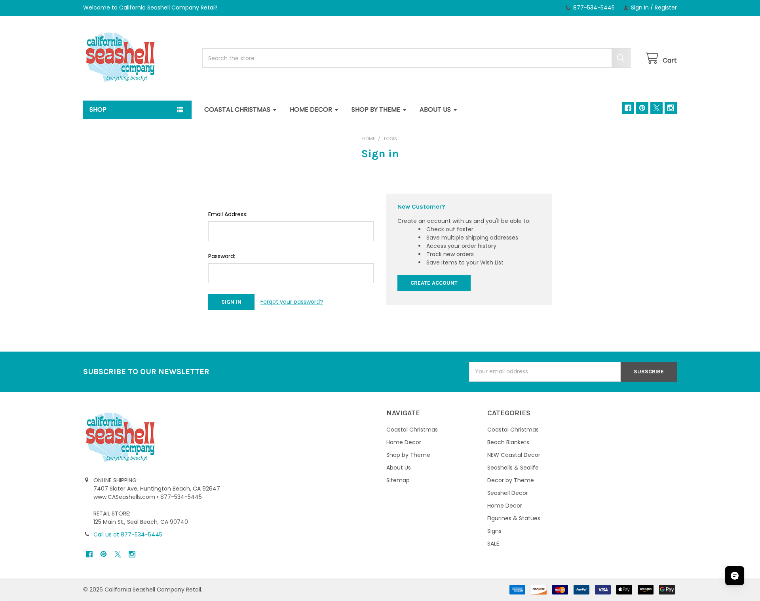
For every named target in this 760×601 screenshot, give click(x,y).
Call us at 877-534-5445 (127, 534)
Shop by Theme (376, 109)
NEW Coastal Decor (513, 455)
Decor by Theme (510, 480)
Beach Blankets (508, 442)
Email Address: (227, 214)
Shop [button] (97, 109)
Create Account (434, 283)
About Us (435, 109)
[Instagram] (671, 108)
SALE (493, 544)
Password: (221, 256)
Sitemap (398, 480)
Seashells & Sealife (513, 468)
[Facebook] (628, 108)
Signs (494, 531)
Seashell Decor (507, 493)
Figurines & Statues (513, 518)
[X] (656, 108)
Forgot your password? (291, 302)
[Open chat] (734, 575)
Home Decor (311, 109)
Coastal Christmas (237, 109)
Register (666, 7)
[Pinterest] (642, 108)
